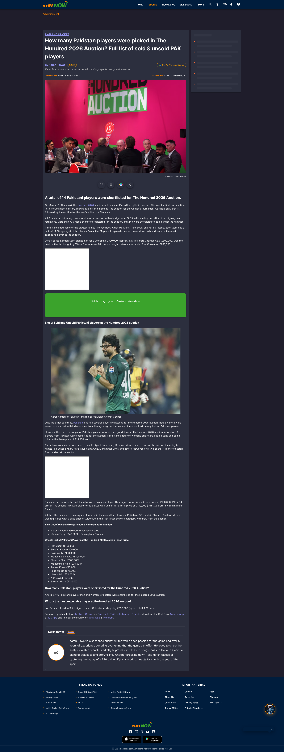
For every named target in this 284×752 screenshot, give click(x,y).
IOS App (52, 617)
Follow (72, 65)
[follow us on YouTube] (147, 731)
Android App (177, 614)
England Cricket (57, 34)
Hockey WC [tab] (168, 4)
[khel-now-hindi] (224, 5)
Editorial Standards (194, 708)
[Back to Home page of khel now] (55, 4)
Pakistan (78, 422)
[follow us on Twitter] (142, 731)
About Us (169, 697)
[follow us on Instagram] (136, 731)
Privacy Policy (191, 702)
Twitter (114, 614)
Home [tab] (140, 4)
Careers (188, 691)
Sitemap (214, 697)
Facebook (103, 614)
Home (167, 691)
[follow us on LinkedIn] (153, 731)
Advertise (189, 697)
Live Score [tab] (186, 4)
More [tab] (201, 4)
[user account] (238, 5)
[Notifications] (231, 5)
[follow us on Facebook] (130, 731)
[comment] (110, 184)
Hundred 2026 (86, 205)
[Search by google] (210, 5)
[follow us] (120, 184)
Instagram (124, 614)
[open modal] (270, 709)
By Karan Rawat (55, 64)
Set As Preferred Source (173, 65)
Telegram (108, 617)
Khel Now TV (216, 702)
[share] (129, 184)
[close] (272, 729)
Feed (212, 691)
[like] (101, 184)
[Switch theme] (217, 4)
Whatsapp (94, 617)
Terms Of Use (171, 708)
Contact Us (170, 702)
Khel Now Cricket (83, 614)
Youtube (136, 614)
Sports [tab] (153, 4)
